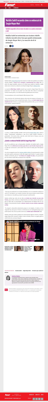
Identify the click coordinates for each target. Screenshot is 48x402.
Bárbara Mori (37, 86)
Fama (10, 7)
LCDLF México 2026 (28, 1)
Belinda (23, 1)
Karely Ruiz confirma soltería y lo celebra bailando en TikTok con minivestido (9, 248)
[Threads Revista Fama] (42, 399)
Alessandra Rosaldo (36, 1)
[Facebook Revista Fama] (34, 399)
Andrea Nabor (8, 76)
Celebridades (16, 7)
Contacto (37, 394)
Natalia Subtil (18, 270)
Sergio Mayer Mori (16, 81)
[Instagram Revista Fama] (39, 399)
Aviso (42, 394)
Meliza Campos (18, 1)
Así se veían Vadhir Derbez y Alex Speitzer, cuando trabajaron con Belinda (28, 249)
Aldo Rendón (12, 1)
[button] (10, 46)
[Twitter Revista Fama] (36, 399)
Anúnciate (31, 394)
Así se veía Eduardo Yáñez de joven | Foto (23, 95)
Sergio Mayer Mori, (34, 132)
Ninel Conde (42, 1)
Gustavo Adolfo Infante (25, 152)
